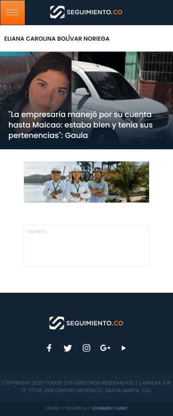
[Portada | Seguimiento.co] (86, 322)
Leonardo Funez (109, 408)
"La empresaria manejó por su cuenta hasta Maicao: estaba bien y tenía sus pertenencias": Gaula (80, 125)
